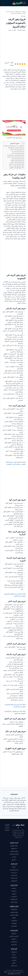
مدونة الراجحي (14, 878)
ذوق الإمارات (14, 920)
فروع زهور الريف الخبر (16, 158)
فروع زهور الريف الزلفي (16, 160)
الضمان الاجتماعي (14, 851)
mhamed (19, 30)
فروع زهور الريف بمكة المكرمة (14, 155)
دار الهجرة (14, 893)
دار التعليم (14, 933)
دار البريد (14, 856)
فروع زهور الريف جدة (17, 151)
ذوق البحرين (14, 926)
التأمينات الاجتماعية (14, 854)
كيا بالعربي (14, 960)
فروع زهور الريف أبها (17, 153)
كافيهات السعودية (14, 915)
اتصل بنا (7, 830)
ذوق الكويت (14, 923)
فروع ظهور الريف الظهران (15, 167)
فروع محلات (18, 11)
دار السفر (14, 888)
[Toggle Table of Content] (22, 143)
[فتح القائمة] (3, 3)
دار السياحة (14, 891)
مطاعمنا (14, 917)
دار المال (14, 867)
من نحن (7, 827)
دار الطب (14, 963)
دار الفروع (14, 859)
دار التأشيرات (14, 896)
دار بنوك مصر (14, 872)
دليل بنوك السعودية (14, 869)
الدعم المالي (14, 880)
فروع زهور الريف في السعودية (15, 147)
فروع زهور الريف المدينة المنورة (14, 156)
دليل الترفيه (14, 944)
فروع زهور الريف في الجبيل (15, 164)
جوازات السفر (14, 902)
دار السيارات (14, 957)
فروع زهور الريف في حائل (15, 165)
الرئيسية (24, 11)
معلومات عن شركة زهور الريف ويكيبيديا (13, 145)
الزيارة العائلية (14, 899)
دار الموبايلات (14, 952)
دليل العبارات (14, 941)
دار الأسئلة (14, 939)
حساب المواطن (14, 845)
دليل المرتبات (14, 875)
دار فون (14, 954)
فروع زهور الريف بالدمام (16, 162)
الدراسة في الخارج (14, 936)
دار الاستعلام (14, 848)
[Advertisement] (14, 48)
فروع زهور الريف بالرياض (16, 149)
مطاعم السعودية (14, 912)
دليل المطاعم (14, 909)
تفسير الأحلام (14, 965)
